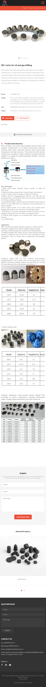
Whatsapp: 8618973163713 (10, 646)
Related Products (23, 532)
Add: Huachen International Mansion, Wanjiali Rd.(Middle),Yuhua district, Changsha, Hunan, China (22, 653)
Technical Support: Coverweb (23, 682)
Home (25, 8)
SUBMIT (7, 630)
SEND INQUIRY (24, 118)
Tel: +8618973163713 (8, 643)
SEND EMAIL (9, 118)
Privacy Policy (23, 679)
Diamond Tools (40, 8)
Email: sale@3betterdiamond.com (12, 649)
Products (31, 8)
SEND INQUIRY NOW (23, 517)
